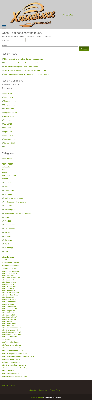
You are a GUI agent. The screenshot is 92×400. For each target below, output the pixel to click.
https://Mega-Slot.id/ (9, 323)
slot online (8, 240)
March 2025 (8, 135)
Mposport (8, 194)
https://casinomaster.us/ (11, 348)
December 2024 (10, 147)
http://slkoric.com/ (8, 385)
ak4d (6, 251)
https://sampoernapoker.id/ (12, 334)
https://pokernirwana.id (10, 336)
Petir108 (8, 221)
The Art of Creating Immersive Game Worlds (21, 67)
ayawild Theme (37, 397)
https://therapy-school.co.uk (12, 351)
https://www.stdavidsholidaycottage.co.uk (17, 368)
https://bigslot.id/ (8, 304)
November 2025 (10, 105)
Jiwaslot (5, 178)
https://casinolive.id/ (9, 317)
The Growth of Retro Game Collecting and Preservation (25, 70)
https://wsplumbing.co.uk (11, 359)
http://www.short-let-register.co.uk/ (15, 376)
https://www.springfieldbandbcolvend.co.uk (18, 356)
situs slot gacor (8, 257)
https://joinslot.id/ (8, 321)
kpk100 (5, 260)
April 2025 (8, 132)
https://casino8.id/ (8, 315)
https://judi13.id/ (8, 326)
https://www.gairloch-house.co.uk (14, 353)
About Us (32, 390)
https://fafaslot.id (8, 371)
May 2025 (8, 128)
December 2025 (10, 101)
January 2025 (9, 143)
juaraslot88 (6, 339)
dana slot (8, 206)
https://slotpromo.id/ (9, 308)
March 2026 (8, 97)
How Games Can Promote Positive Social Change (23, 63)
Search (4, 45)
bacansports (9, 217)
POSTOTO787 (7, 164)
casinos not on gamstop (14, 198)
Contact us (43, 390)
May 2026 (8, 93)
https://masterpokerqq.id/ (11, 332)
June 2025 (8, 124)
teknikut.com (9, 190)
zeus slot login (10, 225)
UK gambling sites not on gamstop (18, 213)
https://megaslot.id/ (9, 306)
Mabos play (6, 167)
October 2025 (9, 109)
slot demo (8, 232)
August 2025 (9, 116)
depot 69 (8, 236)
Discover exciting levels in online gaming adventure (23, 59)
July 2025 (8, 120)
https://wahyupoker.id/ (10, 330)
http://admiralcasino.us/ (10, 342)
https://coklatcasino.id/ (10, 319)
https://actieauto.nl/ (9, 175)
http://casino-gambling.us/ (11, 345)
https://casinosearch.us (10, 373)
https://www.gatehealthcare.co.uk (14, 365)
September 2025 (10, 112)
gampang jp (9, 248)
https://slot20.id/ (8, 313)
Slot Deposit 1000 (11, 229)
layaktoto (8, 183)
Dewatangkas (10, 209)
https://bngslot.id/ (8, 311)
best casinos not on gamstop (15, 202)
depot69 (5, 170)
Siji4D (7, 244)
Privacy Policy (55, 390)
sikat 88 (7, 187)
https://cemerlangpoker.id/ (11, 328)
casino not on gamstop (10, 263)
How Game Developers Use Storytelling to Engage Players (26, 74)
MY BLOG (8, 158)
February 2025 (9, 139)
